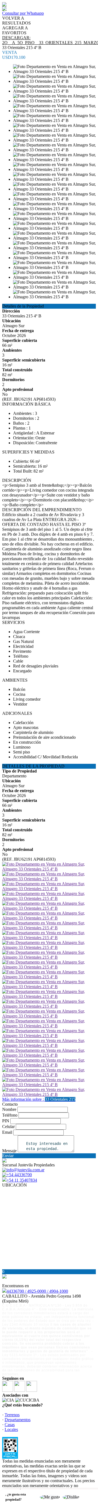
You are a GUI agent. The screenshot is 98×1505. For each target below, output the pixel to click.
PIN (5, 1120)
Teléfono (9, 1115)
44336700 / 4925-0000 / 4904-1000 (37, 1291)
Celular (8, 1126)
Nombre (9, 1109)
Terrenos (12, 1414)
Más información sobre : (38, 1099)
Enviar (8, 1155)
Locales (11, 1429)
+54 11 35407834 (22, 1180)
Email (7, 1132)
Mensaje (9, 1150)
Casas (10, 1424)
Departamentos (17, 1419)
